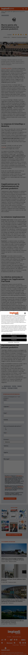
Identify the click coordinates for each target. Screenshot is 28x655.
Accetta (14, 336)
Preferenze (14, 339)
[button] (25, 313)
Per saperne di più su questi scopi (18, 333)
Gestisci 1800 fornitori (7, 333)
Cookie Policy (10, 342)
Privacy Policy (16, 342)
